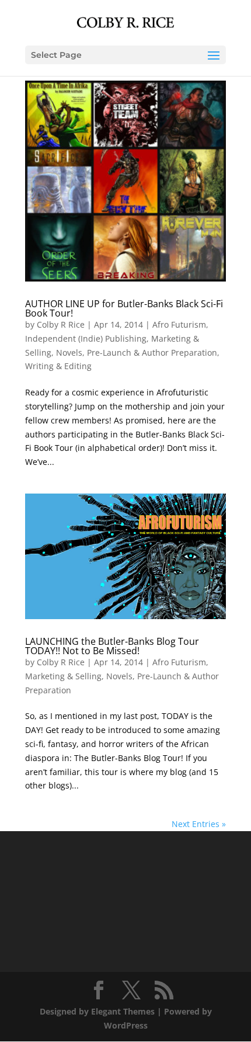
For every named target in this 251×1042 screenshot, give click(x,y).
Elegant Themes (123, 1011)
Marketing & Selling (63, 676)
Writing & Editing (58, 365)
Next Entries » (199, 823)
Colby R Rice (61, 324)
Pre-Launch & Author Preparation (152, 352)
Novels (69, 352)
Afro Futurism (179, 324)
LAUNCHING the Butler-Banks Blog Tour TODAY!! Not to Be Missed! (112, 646)
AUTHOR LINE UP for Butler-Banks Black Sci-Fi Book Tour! (124, 308)
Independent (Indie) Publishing (86, 338)
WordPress (126, 1025)
